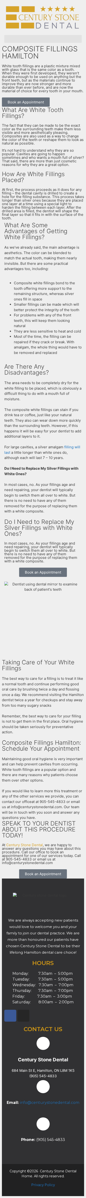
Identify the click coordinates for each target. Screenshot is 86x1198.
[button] (43, 39)
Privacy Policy (43, 1185)
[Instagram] (23, 1016)
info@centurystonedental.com (49, 1102)
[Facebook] (10, 1016)
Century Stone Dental (24, 845)
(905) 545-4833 (43, 1076)
